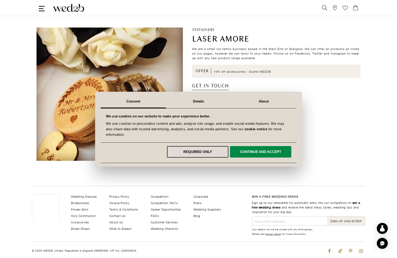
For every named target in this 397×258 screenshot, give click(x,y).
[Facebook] (329, 250)
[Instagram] (361, 250)
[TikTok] (340, 250)
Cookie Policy (119, 203)
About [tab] (264, 101)
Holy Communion (83, 215)
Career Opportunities (166, 209)
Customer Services (164, 222)
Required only (197, 152)
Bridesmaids (80, 203)
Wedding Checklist (164, 228)
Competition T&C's (164, 203)
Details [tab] (198, 101)
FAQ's (155, 215)
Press (197, 203)
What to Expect (120, 228)
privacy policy (273, 233)
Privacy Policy (119, 196)
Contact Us (117, 215)
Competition (160, 196)
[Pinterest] (350, 250)
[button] (382, 243)
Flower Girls (79, 209)
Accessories (80, 222)
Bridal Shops (80, 228)
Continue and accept (260, 152)
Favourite (345, 8)
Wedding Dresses (84, 196)
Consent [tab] (133, 101)
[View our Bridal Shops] (334, 8)
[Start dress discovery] (382, 228)
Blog (196, 215)
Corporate (200, 196)
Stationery (203, 30)
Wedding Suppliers (207, 209)
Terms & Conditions (123, 209)
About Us (116, 222)
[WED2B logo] (68, 8)
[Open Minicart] (355, 8)
